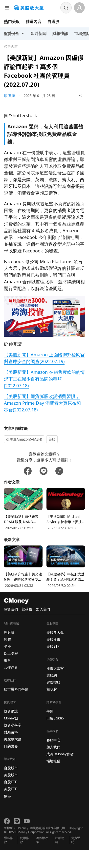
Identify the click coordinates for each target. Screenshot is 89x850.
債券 (7, 796)
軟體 (7, 639)
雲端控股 (53, 682)
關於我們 (11, 609)
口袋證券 (11, 746)
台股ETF (10, 782)
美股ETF (10, 789)
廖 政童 (9, 95)
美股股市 (11, 775)
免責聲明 (75, 840)
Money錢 (11, 718)
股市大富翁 (55, 668)
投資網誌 (11, 711)
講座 (7, 646)
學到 (49, 711)
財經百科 (11, 732)
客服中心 (53, 740)
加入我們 (43, 609)
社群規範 (59, 840)
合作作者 (11, 667)
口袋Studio (55, 718)
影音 (7, 660)
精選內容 (34, 21)
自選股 (53, 21)
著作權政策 (42, 840)
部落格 (27, 609)
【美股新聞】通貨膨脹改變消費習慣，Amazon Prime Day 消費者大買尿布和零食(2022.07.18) (42, 403)
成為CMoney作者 (60, 754)
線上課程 (11, 653)
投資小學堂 (12, 725)
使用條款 (24, 840)
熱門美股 (12, 21)
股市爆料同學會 (16, 689)
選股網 (51, 675)
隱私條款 (8, 840)
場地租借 (53, 761)
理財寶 (9, 632)
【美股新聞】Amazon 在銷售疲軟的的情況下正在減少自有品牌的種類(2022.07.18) (44, 378)
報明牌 (51, 689)
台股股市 (11, 768)
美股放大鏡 (12, 739)
